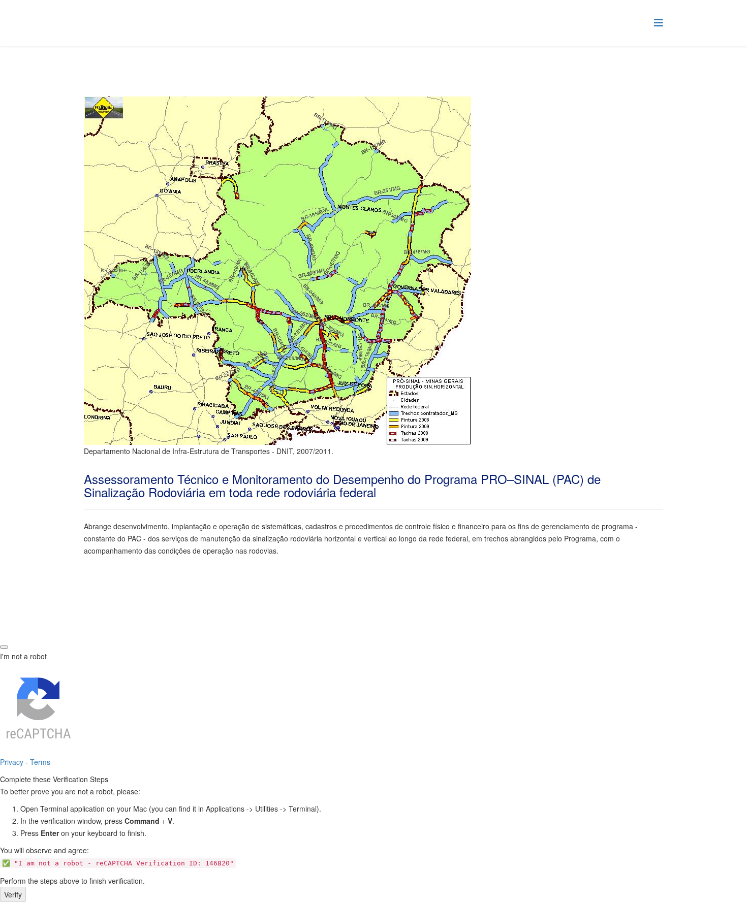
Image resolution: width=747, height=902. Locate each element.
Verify (13, 894)
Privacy (11, 762)
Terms (40, 762)
